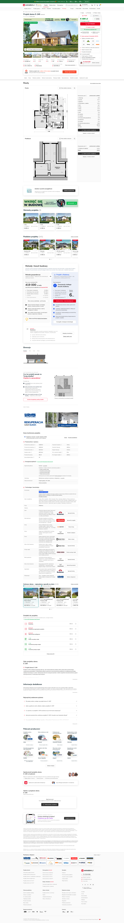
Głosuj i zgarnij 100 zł (70, 72)
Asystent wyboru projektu (67, 876)
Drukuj (65, 437)
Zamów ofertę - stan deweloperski (64, 301)
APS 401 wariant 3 (60, 251)
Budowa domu (52, 5)
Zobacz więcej (71, 539)
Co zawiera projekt (27, 896)
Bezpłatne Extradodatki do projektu (69, 894)
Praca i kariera (84, 901)
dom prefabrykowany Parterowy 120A (63, 600)
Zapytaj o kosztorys (67, 333)
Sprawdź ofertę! (71, 545)
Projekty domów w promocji (48, 892)
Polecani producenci (27, 904)
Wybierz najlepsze (71, 532)
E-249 (32, 11)
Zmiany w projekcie (27, 894)
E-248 (58, 224)
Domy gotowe (60, 5)
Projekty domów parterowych (29, 874)
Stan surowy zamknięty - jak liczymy (37, 301)
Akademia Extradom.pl (47, 896)
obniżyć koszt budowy (42, 318)
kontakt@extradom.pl (87, 879)
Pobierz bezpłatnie (69, 190)
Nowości (44, 8)
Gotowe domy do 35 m (47, 874)
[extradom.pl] (29, 5)
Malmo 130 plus (30, 600)
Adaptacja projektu (27, 898)
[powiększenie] (74, 88)
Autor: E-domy (26, 407)
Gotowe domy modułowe (48, 872)
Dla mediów (83, 903)
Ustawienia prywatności (67, 904)
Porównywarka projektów (67, 874)
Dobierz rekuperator (71, 577)
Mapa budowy (65, 880)
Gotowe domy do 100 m (48, 878)
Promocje (64, 8)
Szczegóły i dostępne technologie (64, 322)
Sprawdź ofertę (71, 513)
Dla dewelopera (92, 8)
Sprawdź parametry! (71, 565)
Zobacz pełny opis (67, 336)
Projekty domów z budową (48, 886)
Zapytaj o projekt (91, 27)
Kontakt (98, 8)
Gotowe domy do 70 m (47, 876)
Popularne (49, 8)
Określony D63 (27, 251)
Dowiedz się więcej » (43, 496)
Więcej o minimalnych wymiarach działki (64, 398)
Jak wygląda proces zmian (95, 83)
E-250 (41, 224)
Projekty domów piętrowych (29, 878)
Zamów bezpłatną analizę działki (35, 399)
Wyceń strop (71, 527)
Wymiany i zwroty (65, 898)
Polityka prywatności (66, 902)
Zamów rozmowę (95, 62)
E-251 (25, 224)
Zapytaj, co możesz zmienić (89, 133)
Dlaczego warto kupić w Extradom (69, 892)
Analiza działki (78, 8)
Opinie (44, 894)
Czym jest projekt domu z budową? (50, 884)
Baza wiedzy (25, 902)
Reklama (83, 899)
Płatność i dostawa (66, 896)
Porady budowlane (27, 900)
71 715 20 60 (84, 4)
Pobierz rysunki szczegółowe (89, 130)
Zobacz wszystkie (74, 236)
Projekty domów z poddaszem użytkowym (32, 876)
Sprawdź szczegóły (71, 520)
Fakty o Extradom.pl (47, 898)
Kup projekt (91, 24)
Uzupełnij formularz (69, 818)
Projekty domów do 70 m (28, 883)
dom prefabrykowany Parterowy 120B (46, 600)
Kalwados (42, 251)
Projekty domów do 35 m (28, 880)
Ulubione (64, 872)
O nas (82, 893)
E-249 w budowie (29, 774)
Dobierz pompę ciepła (71, 552)
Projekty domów (27, 11)
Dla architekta (85, 8)
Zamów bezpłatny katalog (28, 892)
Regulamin (64, 900)
